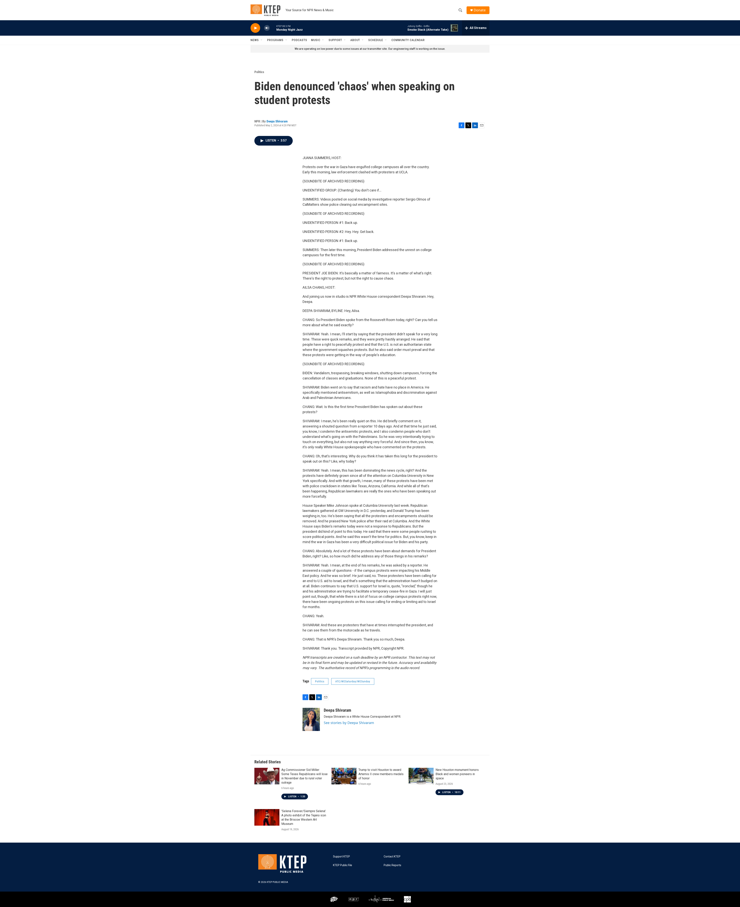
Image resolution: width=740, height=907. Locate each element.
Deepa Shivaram (277, 121)
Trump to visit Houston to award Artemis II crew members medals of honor (381, 774)
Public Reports (392, 865)
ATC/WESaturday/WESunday (352, 681)
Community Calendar (408, 40)
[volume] (267, 28)
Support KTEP (341, 856)
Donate (480, 10)
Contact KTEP (392, 856)
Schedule (375, 40)
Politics (259, 72)
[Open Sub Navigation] (261, 40)
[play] (255, 28)
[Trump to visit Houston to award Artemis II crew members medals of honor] (344, 776)
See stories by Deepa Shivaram (349, 722)
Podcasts (299, 40)
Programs (275, 40)
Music (315, 40)
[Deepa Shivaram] (311, 719)
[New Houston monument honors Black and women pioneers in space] (421, 776)
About (355, 40)
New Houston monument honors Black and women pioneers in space (457, 774)
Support (335, 40)
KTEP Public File (342, 865)
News (255, 40)
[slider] (273, 28)
